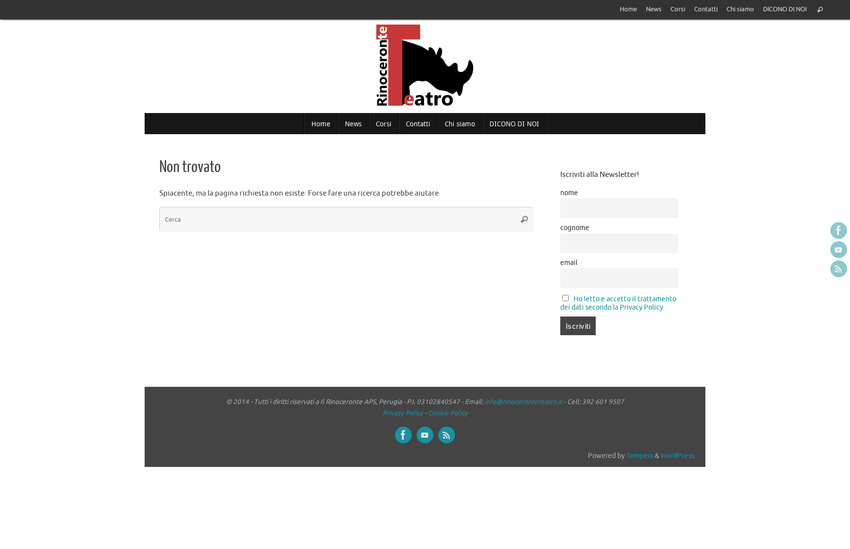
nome (569, 193)
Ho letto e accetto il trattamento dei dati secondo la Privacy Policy (618, 303)
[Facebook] (838, 230)
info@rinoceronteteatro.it (523, 402)
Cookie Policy (448, 413)
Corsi (677, 9)
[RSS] (838, 268)
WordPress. (678, 456)
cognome (574, 228)
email (568, 263)
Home (628, 9)
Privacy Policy (403, 413)
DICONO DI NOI (785, 9)
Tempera (639, 456)
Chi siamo (740, 9)
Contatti (706, 9)
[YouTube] (838, 249)
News (654, 9)
